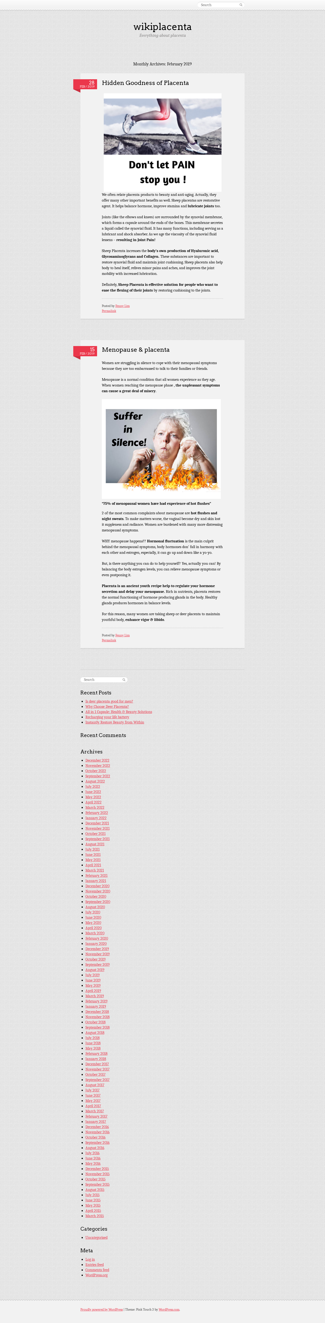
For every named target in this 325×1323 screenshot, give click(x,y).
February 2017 (96, 1116)
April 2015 (93, 1211)
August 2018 (94, 1033)
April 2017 (93, 1106)
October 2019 (95, 959)
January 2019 (95, 1006)
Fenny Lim (122, 306)
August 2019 (94, 970)
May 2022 (93, 797)
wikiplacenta (162, 26)
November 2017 (97, 1069)
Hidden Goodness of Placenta (145, 82)
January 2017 (95, 1122)
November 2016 (97, 1132)
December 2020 (97, 886)
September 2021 (97, 839)
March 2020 (94, 933)
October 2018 (95, 1022)
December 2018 (97, 1012)
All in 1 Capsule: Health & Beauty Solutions (118, 712)
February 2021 (96, 875)
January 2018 (95, 1059)
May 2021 (93, 860)
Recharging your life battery (107, 717)
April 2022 (93, 802)
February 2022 (96, 813)
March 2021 (94, 870)
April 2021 (93, 865)
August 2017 (94, 1085)
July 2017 (92, 1090)
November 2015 (97, 1174)
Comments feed (97, 1270)
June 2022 (93, 792)
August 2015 (94, 1190)
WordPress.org (96, 1275)
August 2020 (95, 907)
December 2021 (97, 823)
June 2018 (93, 1043)
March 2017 (94, 1111)
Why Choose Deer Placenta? (107, 706)
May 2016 (93, 1163)
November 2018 (97, 1017)
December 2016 (97, 1127)
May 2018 (93, 1048)
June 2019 (93, 980)
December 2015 (97, 1169)
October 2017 (95, 1074)
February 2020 (96, 938)
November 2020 (97, 891)
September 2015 (97, 1184)
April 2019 (93, 991)
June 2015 (93, 1200)
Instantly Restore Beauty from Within (114, 722)
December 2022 (97, 760)
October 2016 (95, 1137)
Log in (90, 1259)
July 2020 (92, 912)
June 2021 (93, 854)
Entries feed (94, 1265)
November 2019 (97, 954)
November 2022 (97, 765)
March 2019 (94, 996)
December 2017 (97, 1064)
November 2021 (97, 828)
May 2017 (93, 1101)
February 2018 (96, 1053)
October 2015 (95, 1179)
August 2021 (94, 844)
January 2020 (96, 943)
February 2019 (96, 1001)
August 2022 (95, 781)
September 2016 (97, 1142)
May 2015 (93, 1205)
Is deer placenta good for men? (109, 701)
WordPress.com (169, 1310)
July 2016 (92, 1153)
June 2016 (93, 1158)
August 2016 (94, 1148)
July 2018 (92, 1038)
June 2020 (93, 917)
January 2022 (96, 818)
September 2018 (97, 1027)
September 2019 (97, 964)
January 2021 (95, 881)
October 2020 (95, 896)
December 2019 (97, 949)
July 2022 (92, 786)
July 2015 (92, 1195)
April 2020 (93, 928)
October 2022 (95, 771)
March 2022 (94, 807)
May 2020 (93, 923)
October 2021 (95, 834)
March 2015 (94, 1216)
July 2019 (92, 975)
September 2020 (97, 902)
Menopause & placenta (136, 349)
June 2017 (93, 1095)
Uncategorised (96, 1237)
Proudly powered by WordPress (101, 1310)
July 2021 (92, 849)
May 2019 (93, 985)
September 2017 (97, 1080)
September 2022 (97, 776)
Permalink (109, 311)
